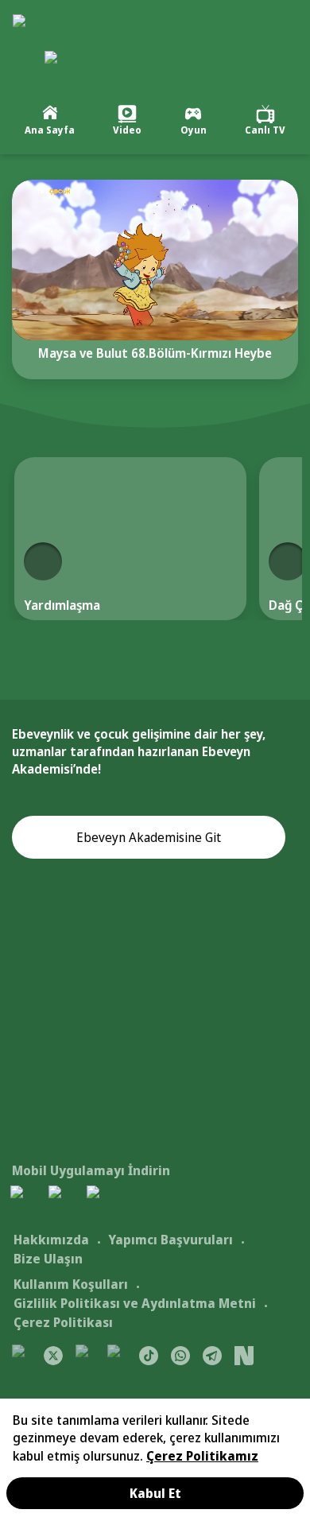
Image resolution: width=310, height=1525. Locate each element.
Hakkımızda (51, 1239)
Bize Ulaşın (48, 1258)
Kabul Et (155, 1493)
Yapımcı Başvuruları (170, 1239)
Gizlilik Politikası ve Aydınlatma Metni (135, 1303)
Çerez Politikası (63, 1322)
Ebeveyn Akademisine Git (148, 837)
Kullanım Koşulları (71, 1284)
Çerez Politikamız (202, 1456)
